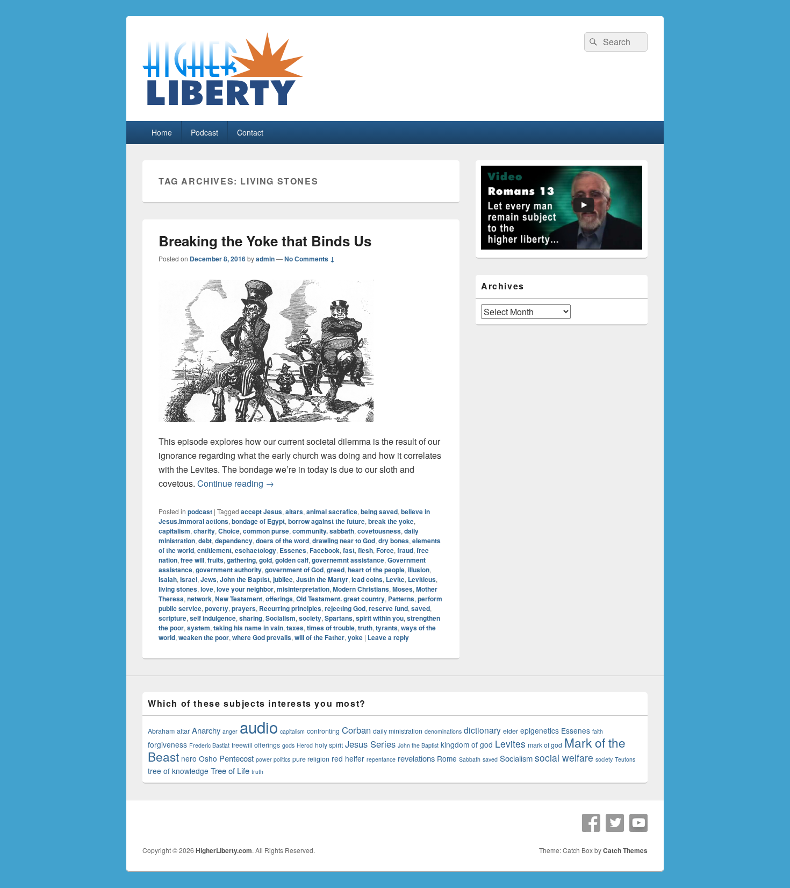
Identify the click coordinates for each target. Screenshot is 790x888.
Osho (208, 758)
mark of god (545, 745)
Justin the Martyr (322, 579)
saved (420, 608)
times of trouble (331, 628)
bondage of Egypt (258, 521)
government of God (294, 569)
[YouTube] (638, 823)
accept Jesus (261, 511)
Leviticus (422, 579)
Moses (402, 589)
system (198, 628)
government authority (229, 569)
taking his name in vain (248, 628)
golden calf (291, 560)
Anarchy (206, 730)
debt (205, 540)
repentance (381, 759)
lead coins (367, 579)
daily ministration (397, 731)
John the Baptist (245, 579)
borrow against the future (326, 521)
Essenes (292, 550)
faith (597, 731)
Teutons (625, 759)
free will (192, 560)
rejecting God (345, 608)
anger (230, 731)
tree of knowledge (178, 770)
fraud (405, 550)
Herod (305, 745)
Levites (510, 743)
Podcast (204, 132)
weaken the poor (203, 637)
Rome (447, 758)
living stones (178, 589)
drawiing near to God (343, 540)
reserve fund (388, 608)
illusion (418, 569)
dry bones (393, 540)
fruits (215, 560)
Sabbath (469, 759)
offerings (279, 598)
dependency (234, 540)
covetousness (379, 531)
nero (189, 758)
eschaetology (255, 550)
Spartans (339, 618)
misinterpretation (303, 589)
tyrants (387, 628)
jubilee (283, 579)
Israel (188, 579)
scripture (172, 618)
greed (335, 569)
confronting (323, 731)
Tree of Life (230, 770)
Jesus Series (370, 743)
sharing (250, 618)
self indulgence (213, 618)
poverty (216, 608)
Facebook (325, 550)
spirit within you (380, 618)
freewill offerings (256, 745)
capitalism (174, 531)
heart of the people (376, 569)
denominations (443, 731)
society (310, 618)
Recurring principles (290, 608)
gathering (241, 560)
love (206, 589)
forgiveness (167, 744)
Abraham (161, 731)
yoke (355, 637)
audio (259, 726)
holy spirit (329, 745)
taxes (295, 628)
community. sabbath (323, 531)
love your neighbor (245, 589)
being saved (379, 511)
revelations (416, 758)
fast (349, 550)
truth (365, 628)
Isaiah (168, 579)
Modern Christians (361, 589)
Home (162, 132)
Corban (356, 729)
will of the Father (319, 637)
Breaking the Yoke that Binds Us (265, 241)
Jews (208, 579)
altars (294, 511)
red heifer (348, 758)
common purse (266, 531)
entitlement (214, 550)
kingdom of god (467, 744)
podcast (200, 511)
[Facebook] (591, 823)
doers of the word (282, 540)
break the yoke (391, 521)
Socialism (280, 618)
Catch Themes (625, 850)
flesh (365, 550)
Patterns (401, 598)
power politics (273, 759)
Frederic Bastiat (209, 745)
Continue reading (235, 483)
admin (265, 259)
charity (204, 531)
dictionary (482, 730)
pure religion (310, 759)
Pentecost (236, 758)
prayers (244, 608)
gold (265, 560)
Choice (229, 531)
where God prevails (261, 637)
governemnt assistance (348, 560)
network (199, 598)
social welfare (564, 757)
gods (288, 745)
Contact (250, 132)
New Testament (238, 598)
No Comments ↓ (309, 259)
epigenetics (539, 730)
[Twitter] (615, 823)
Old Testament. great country (340, 598)
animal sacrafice (331, 511)
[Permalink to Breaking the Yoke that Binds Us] (266, 427)
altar (183, 731)
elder (510, 731)
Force (385, 550)
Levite (395, 579)
